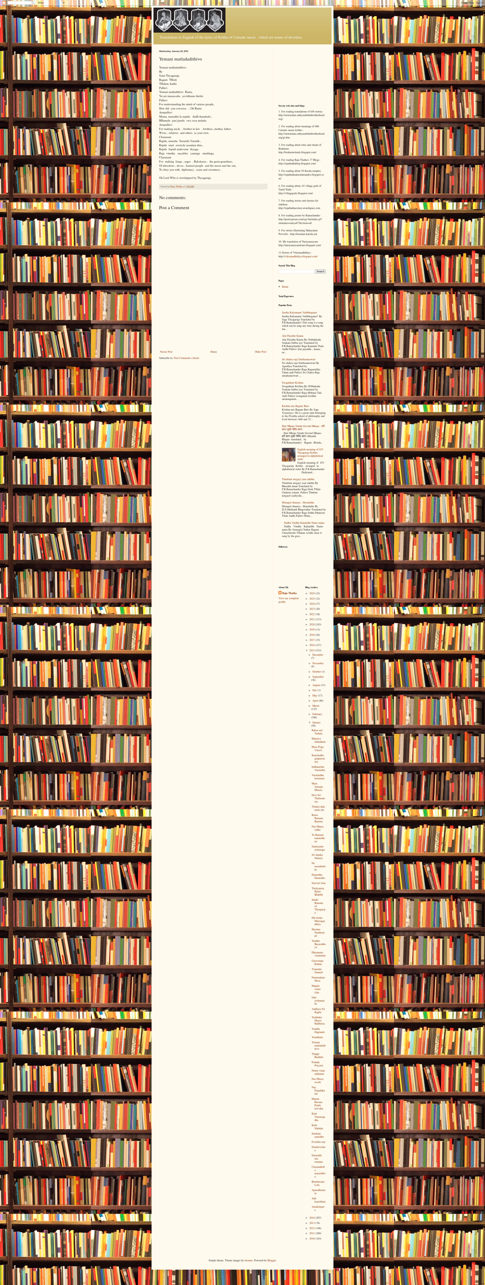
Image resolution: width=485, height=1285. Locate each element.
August (316, 685)
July (315, 690)
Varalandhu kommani (318, 776)
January (316, 722)
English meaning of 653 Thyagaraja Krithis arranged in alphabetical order (310, 454)
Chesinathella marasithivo (319, 1171)
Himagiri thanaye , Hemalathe (298, 502)
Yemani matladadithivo (319, 1045)
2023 (312, 609)
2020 (312, 624)
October (317, 671)
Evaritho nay (318, 1142)
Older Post (260, 351)
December (317, 654)
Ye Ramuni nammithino (318, 838)
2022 (312, 614)
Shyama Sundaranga (318, 932)
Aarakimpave (318, 1208)
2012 (312, 1228)
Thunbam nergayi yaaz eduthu (298, 479)
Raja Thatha (289, 593)
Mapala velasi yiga (316, 989)
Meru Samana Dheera (317, 787)
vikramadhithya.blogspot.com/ (301, 256)
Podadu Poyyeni (317, 1063)
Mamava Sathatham (319, 740)
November (318, 663)
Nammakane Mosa (318, 979)
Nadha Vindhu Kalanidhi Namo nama (304, 522)
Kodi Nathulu (317, 1126)
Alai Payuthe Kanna (292, 336)
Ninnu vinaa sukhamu (318, 1072)
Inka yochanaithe (318, 1000)
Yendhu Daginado (318, 1030)
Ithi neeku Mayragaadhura (318, 921)
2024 (312, 603)
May (315, 695)
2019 (312, 629)
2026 (312, 593)
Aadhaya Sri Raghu (318, 1010)
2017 (312, 640)
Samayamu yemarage (318, 848)
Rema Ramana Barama (317, 818)
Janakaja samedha (318, 1135)
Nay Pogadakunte (318, 1090)
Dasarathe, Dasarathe (318, 876)
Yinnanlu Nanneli (317, 970)
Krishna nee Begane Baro (295, 406)
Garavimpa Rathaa (317, 962)
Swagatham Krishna (292, 382)
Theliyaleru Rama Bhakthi (318, 891)
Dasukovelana (318, 1148)
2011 (312, 1233)
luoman (249, 1260)
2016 (312, 645)
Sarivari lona (318, 883)
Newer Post (166, 351)
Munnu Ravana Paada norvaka (317, 1103)
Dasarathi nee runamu (317, 1158)
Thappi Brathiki (317, 1055)
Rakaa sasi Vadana (317, 731)
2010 (312, 1238)
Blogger (272, 1260)
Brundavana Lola (318, 1183)
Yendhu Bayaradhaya (319, 944)
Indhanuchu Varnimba (318, 768)
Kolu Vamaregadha (318, 1117)
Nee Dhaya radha (317, 828)
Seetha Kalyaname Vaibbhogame (299, 312)
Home (213, 351)
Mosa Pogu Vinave (318, 748)
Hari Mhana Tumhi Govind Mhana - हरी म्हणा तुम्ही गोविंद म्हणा (303, 427)
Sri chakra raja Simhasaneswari (298, 359)
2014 (312, 1217)
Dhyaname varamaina (318, 954)
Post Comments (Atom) (186, 358)
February (317, 714)
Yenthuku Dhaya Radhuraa (318, 1020)
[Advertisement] (213, 321)
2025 (312, 598)
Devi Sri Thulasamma (318, 798)
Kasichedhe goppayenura (318, 758)
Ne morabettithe (318, 866)
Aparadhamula (318, 1191)
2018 (312, 635)
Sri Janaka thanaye (317, 856)
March (315, 705)
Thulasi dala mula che (318, 808)
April (315, 700)
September (318, 676)
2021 (312, 619)
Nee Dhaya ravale (317, 1080)
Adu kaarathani (318, 1199)
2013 (312, 1223)
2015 (312, 650)
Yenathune (317, 1037)
